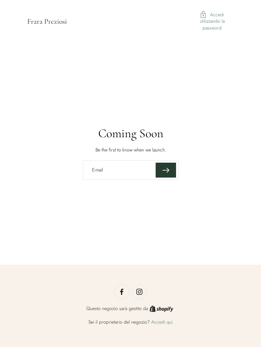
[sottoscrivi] (166, 170)
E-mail (97, 170)
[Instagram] (139, 291)
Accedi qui (162, 322)
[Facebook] (121, 291)
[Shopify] (161, 308)
